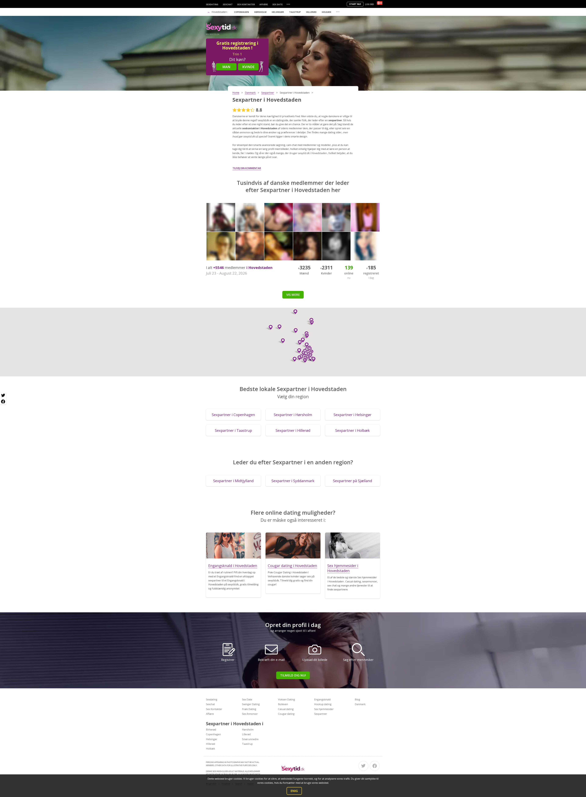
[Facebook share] (3, 401)
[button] (312, 359)
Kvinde (248, 66)
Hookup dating (322, 704)
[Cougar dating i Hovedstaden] (293, 545)
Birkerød (211, 729)
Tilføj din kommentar (247, 168)
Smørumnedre (250, 739)
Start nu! (355, 4)
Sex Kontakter (246, 4)
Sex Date (277, 4)
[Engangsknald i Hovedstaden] (233, 545)
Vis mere (293, 295)
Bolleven (283, 704)
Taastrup (295, 12)
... (288, 4)
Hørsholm (260, 12)
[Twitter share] (3, 395)
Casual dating (286, 709)
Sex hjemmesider (324, 709)
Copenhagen (241, 12)
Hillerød (311, 12)
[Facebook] (375, 766)
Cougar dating (286, 713)
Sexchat (228, 4)
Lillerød (246, 734)
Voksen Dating (286, 699)
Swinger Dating (251, 704)
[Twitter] (363, 766)
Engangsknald (322, 699)
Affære (263, 4)
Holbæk (326, 12)
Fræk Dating (249, 709)
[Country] (379, 3)
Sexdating (212, 4)
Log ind (369, 4)
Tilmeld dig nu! (293, 675)
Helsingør (278, 12)
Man (226, 66)
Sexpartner (320, 713)
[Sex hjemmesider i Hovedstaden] (352, 545)
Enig (294, 791)
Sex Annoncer (250, 713)
